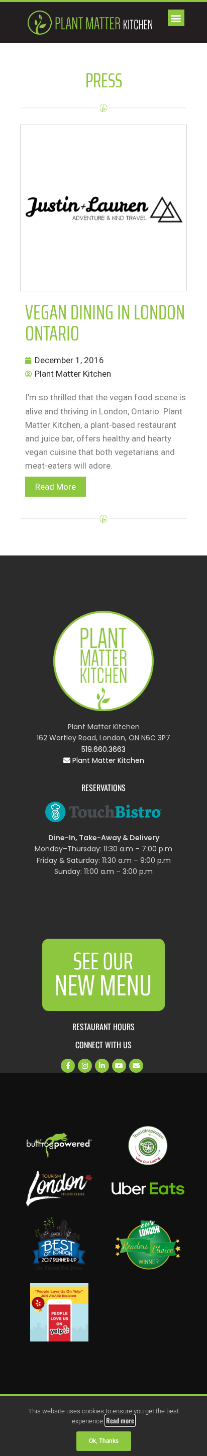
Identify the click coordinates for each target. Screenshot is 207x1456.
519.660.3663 (103, 749)
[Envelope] (136, 1066)
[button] (176, 18)
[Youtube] (119, 1066)
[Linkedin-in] (102, 1066)
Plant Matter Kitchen (107, 760)
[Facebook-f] (68, 1066)
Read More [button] (55, 487)
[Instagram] (85, 1066)
